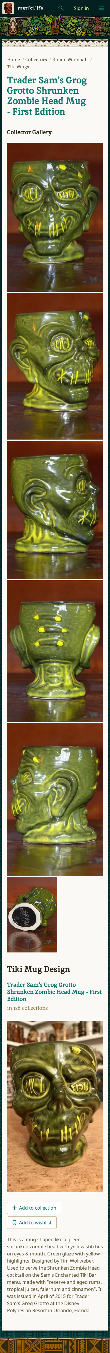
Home (14, 59)
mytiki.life (30, 8)
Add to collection (37, 1208)
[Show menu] (102, 8)
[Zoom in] (55, 217)
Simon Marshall (71, 59)
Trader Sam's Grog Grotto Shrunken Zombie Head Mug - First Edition (47, 96)
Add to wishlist (35, 1222)
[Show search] (61, 8)
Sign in (81, 8)
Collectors (37, 59)
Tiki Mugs (18, 67)
